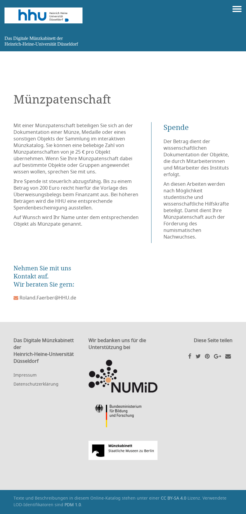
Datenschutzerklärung (36, 384)
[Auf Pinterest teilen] (207, 356)
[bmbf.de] (123, 417)
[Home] (43, 15)
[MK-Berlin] (123, 450)
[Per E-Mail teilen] (228, 356)
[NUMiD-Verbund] (123, 376)
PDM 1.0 (72, 504)
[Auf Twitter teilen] (198, 356)
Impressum (25, 375)
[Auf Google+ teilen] (217, 356)
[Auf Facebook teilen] (189, 356)
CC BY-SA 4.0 (173, 498)
